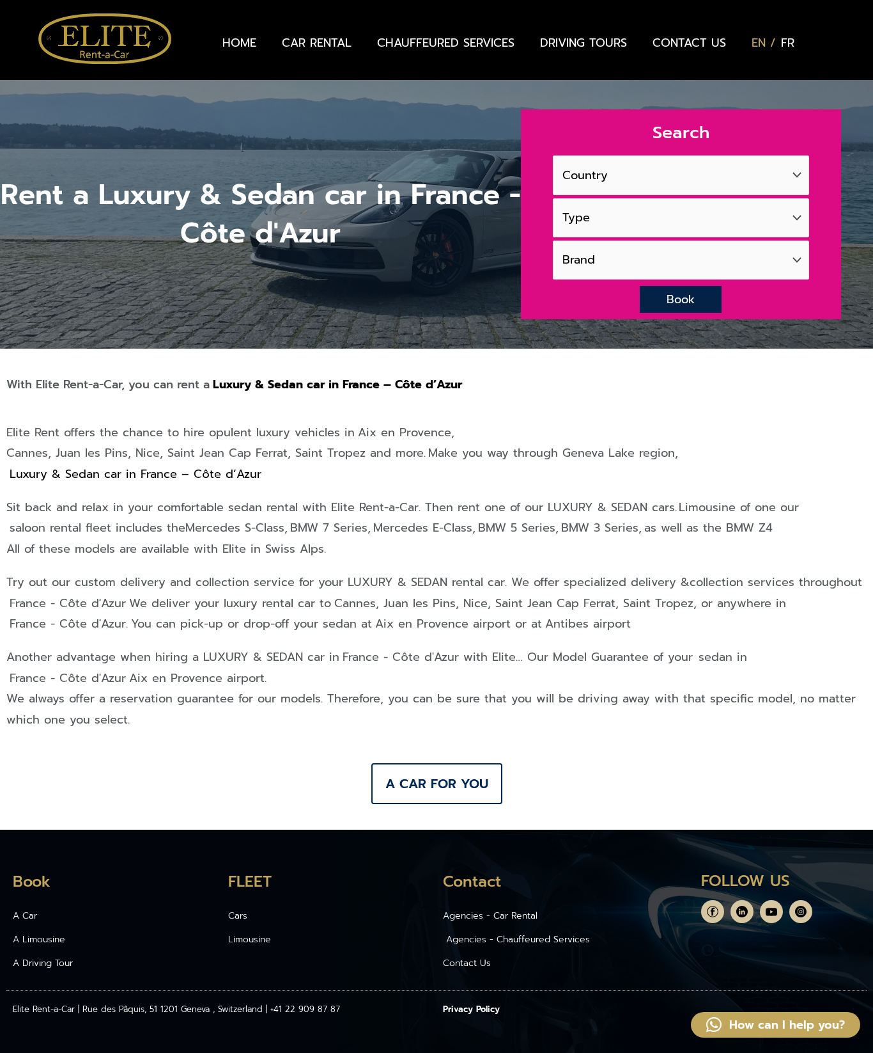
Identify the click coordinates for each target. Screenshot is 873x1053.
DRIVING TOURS (583, 43)
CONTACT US (689, 43)
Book (681, 299)
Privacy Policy (471, 1009)
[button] (775, 1025)
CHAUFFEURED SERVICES (445, 43)
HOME (239, 43)
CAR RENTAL (317, 43)
